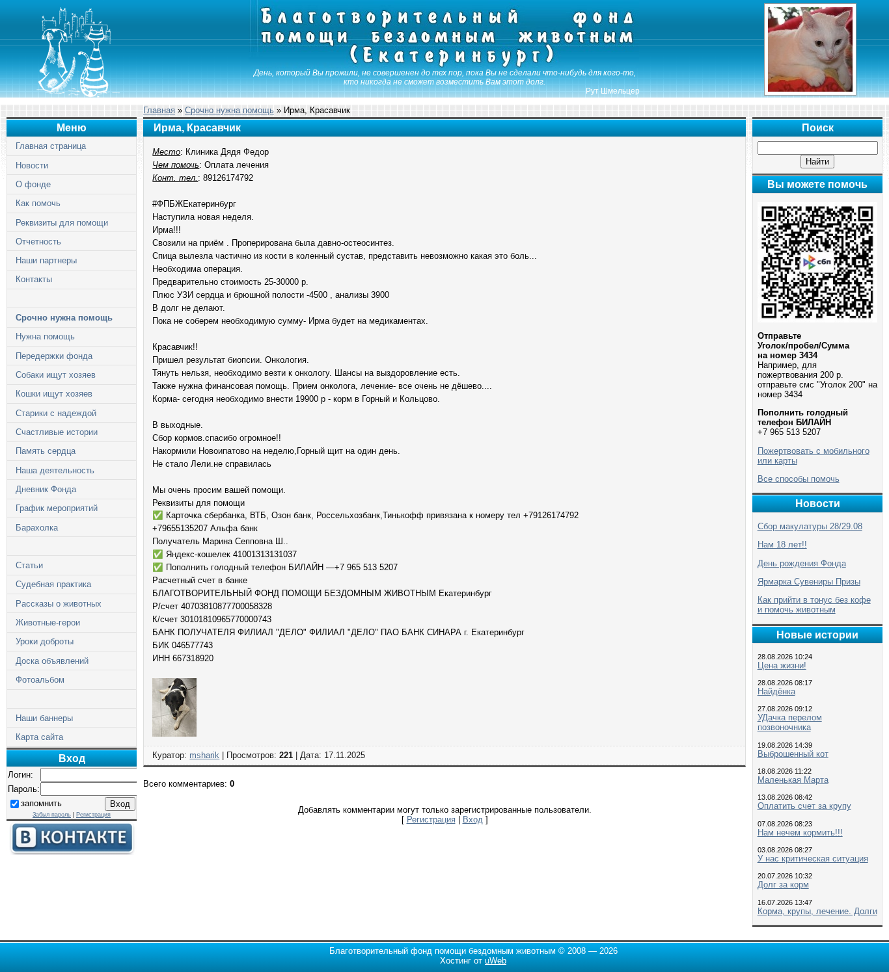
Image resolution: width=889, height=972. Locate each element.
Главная (159, 110)
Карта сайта (39, 737)
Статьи (29, 565)
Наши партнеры (46, 260)
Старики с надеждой (56, 413)
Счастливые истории (57, 432)
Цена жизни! (782, 665)
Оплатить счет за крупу (804, 806)
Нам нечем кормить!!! (800, 832)
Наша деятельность (55, 470)
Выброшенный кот (793, 754)
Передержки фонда (54, 356)
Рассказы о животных (59, 604)
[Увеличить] (174, 734)
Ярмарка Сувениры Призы (809, 581)
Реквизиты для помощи (62, 223)
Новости (32, 165)
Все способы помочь (799, 479)
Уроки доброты (45, 641)
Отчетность (38, 241)
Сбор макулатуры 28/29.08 (810, 526)
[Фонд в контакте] (72, 852)
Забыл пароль (52, 814)
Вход (473, 819)
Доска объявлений (52, 661)
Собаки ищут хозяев (56, 375)
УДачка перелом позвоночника (790, 722)
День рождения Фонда (802, 563)
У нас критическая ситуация (813, 858)
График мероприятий (57, 508)
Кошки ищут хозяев (54, 394)
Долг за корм (783, 884)
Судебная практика (53, 584)
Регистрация (93, 814)
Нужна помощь (45, 336)
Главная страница (51, 146)
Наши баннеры (44, 718)
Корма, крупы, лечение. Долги (817, 911)
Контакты (34, 279)
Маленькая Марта (793, 780)
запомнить (41, 803)
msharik (204, 755)
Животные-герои (48, 622)
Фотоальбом (40, 680)
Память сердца (45, 451)
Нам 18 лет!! (782, 544)
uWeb (495, 960)
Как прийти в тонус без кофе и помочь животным (814, 604)
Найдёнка (776, 691)
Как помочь (38, 203)
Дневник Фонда (46, 489)
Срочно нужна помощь (64, 317)
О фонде (33, 184)
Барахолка (37, 527)
